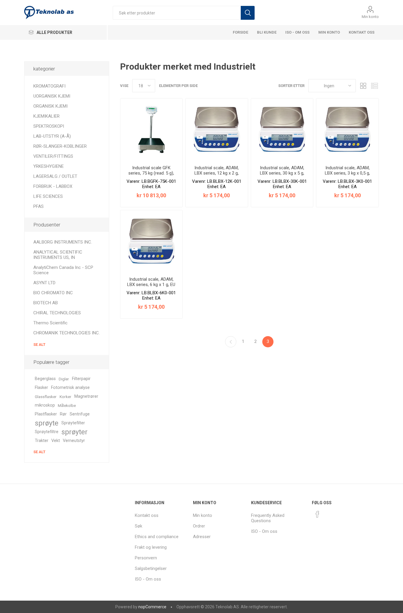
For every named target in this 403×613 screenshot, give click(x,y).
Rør (63, 414)
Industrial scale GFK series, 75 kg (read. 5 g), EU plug (151, 173)
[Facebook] (317, 514)
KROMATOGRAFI (49, 86)
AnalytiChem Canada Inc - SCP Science (63, 270)
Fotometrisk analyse (70, 387)
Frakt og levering (151, 547)
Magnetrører (86, 396)
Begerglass (45, 378)
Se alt (39, 344)
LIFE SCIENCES (48, 196)
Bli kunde (266, 32)
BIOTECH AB (45, 302)
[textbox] (177, 13)
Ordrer (199, 526)
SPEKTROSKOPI (48, 126)
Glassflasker (46, 396)
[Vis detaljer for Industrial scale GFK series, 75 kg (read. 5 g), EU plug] (151, 129)
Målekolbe (67, 405)
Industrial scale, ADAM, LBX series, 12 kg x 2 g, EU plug (216, 173)
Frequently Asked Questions (267, 518)
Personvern (146, 558)
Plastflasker (46, 414)
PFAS (38, 206)
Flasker (41, 387)
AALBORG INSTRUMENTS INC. (62, 242)
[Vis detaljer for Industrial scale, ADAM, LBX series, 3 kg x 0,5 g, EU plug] (347, 129)
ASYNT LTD (44, 282)
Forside (240, 32)
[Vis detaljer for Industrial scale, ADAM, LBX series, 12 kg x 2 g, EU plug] (217, 129)
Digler (64, 379)
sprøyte (46, 423)
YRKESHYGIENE (48, 166)
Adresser (202, 536)
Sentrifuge (80, 414)
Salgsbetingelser (151, 568)
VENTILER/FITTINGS (53, 156)
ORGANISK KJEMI (50, 106)
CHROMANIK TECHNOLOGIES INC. (66, 333)
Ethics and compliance (156, 536)
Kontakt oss (361, 32)
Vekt (55, 440)
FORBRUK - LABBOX (52, 186)
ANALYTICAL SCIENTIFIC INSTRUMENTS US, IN (57, 254)
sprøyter (74, 432)
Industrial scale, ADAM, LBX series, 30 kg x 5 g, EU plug (282, 173)
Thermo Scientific (50, 323)
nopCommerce (152, 606)
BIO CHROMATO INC (53, 292)
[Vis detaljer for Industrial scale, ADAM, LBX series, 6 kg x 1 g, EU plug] (151, 241)
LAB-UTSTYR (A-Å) (52, 136)
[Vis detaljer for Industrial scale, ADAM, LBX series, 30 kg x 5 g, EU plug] (282, 129)
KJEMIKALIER (46, 116)
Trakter (41, 440)
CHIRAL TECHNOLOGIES (57, 312)
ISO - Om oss (297, 32)
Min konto (370, 16)
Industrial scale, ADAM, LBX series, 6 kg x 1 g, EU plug (151, 284)
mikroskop (45, 405)
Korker (65, 396)
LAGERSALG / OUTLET (55, 176)
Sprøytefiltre (46, 431)
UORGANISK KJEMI (51, 96)
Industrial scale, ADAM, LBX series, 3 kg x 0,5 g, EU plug (347, 173)
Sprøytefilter (73, 422)
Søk (248, 13)
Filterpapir (81, 378)
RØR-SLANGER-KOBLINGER (60, 146)
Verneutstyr (74, 440)
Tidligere (230, 341)
